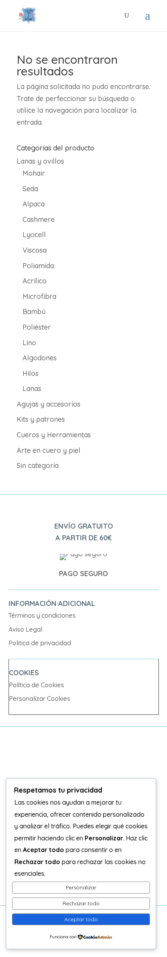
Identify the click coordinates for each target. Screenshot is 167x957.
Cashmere (39, 219)
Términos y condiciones (42, 615)
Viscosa (35, 250)
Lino (29, 342)
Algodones (40, 357)
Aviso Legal (25, 629)
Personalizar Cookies (39, 698)
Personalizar (81, 887)
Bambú (34, 311)
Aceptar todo (81, 919)
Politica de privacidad (40, 643)
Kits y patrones (41, 419)
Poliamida (38, 265)
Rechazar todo (81, 903)
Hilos (30, 373)
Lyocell (34, 234)
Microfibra (39, 296)
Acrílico (35, 280)
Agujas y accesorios (48, 404)
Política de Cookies (36, 685)
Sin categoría (38, 465)
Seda (30, 188)
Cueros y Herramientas (54, 434)
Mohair (34, 173)
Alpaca (34, 203)
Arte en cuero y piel (48, 450)
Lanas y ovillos (40, 161)
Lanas (32, 388)
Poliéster (37, 327)
